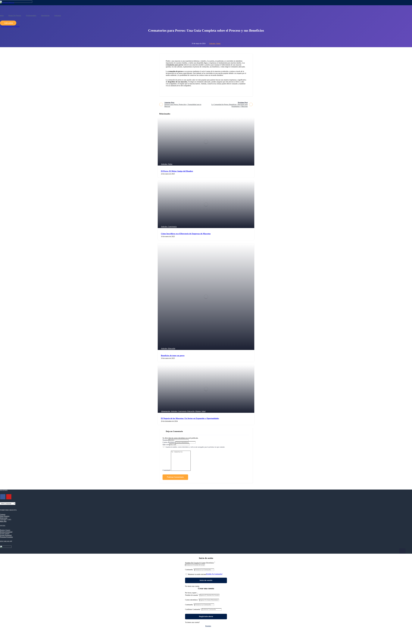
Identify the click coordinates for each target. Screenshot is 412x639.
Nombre (165, 440)
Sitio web (166, 444)
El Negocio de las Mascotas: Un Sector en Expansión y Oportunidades (190, 418)
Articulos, (212, 43)
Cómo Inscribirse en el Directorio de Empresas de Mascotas (186, 234)
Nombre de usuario (191, 595)
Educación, (191, 411)
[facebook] (2, 496)
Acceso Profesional (6, 535)
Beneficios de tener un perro (172, 355)
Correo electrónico (169, 442)
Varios (218, 43)
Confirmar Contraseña (192, 609)
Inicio (2, 15)
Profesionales (31, 15)
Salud (203, 411)
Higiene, (198, 411)
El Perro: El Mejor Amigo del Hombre (177, 171)
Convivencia (172, 227)
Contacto (2, 514)
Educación (171, 348)
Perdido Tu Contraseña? (214, 574)
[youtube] (8, 496)
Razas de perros (14, 15)
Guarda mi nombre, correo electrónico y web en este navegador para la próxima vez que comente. (195, 447)
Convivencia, (182, 411)
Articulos (57, 15)
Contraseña (189, 570)
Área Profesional (6, 26)
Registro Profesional (6, 532)
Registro (17, 26)
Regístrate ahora (206, 616)
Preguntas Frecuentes (6, 537)
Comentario (166, 470)
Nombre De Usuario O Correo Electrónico (199, 563)
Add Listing (8, 23)
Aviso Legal (3, 518)
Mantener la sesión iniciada (196, 574)
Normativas (45, 15)
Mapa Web (3, 521)
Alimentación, (166, 411)
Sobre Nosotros (4, 516)
